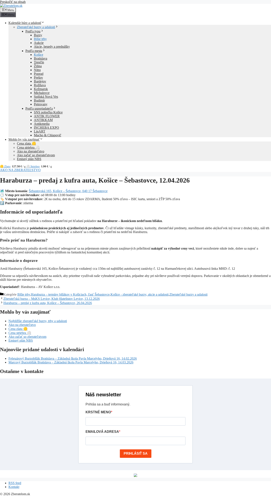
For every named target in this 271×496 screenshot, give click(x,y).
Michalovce (42, 93)
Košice (38, 54)
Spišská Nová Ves (46, 96)
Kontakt (13, 487)
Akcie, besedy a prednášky (52, 46)
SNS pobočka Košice (48, 112)
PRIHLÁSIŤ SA (136, 453)
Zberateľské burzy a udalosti (36, 27)
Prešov (38, 77)
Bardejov (40, 81)
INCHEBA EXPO (46, 127)
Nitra (37, 70)
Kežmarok (41, 89)
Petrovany (40, 104)
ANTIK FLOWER (47, 116)
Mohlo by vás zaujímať (24, 139)
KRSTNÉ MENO (98, 412)
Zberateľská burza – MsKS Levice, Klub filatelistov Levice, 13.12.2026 (51, 298)
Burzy (38, 35)
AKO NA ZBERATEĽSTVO (20, 170)
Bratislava (40, 58)
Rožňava (40, 85)
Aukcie (39, 43)
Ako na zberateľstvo (30, 151)
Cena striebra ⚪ (28, 147)
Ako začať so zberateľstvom (36, 155)
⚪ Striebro (33, 166)
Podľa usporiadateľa (39, 108)
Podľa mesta (33, 51)
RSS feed (14, 483)
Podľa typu (32, 31)
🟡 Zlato (5, 166)
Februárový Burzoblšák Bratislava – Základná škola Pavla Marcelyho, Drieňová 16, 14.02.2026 (72, 358)
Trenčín (39, 62)
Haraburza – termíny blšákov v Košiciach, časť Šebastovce (70, 294)
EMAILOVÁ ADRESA (102, 431)
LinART (39, 131)
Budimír (39, 100)
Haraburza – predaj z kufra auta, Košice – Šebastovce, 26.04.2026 (47, 303)
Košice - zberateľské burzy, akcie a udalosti (140, 294)
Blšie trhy (40, 39)
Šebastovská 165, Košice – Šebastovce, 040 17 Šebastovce (68, 191)
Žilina (38, 66)
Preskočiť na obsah (13, 2)
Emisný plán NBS (29, 159)
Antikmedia (42, 124)
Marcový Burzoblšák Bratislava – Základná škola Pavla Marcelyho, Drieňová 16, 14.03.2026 (70, 362)
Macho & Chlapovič (47, 135)
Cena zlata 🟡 (26, 143)
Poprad (38, 73)
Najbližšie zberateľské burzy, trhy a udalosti (37, 321)
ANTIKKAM (43, 120)
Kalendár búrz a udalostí (24, 23)
